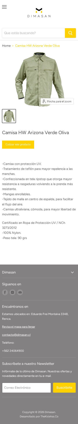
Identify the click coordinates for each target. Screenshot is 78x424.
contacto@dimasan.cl (16, 335)
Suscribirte (64, 387)
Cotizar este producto (18, 144)
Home (6, 46)
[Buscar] (70, 33)
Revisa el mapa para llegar (18, 326)
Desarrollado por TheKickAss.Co (39, 416)
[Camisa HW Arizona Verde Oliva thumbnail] (9, 116)
